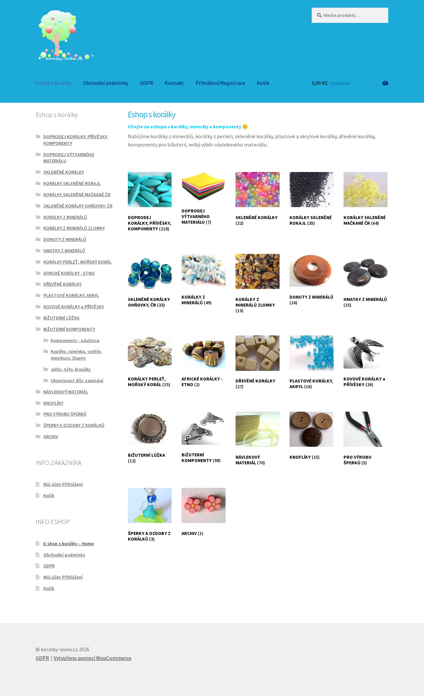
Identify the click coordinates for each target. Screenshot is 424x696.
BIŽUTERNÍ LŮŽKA (61, 318)
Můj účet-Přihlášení (63, 484)
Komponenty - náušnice (75, 340)
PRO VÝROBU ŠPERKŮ (64, 414)
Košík (263, 83)
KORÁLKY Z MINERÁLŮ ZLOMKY (74, 228)
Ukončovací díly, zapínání (77, 380)
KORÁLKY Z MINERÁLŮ (65, 217)
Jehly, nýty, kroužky (71, 369)
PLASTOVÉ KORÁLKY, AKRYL (71, 295)
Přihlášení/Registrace (220, 83)
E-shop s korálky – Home (68, 544)
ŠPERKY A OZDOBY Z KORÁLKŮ (73, 425)
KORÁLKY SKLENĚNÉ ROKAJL (72, 183)
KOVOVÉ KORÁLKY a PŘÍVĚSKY (73, 307)
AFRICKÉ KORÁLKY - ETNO (69, 273)
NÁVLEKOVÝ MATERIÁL (65, 392)
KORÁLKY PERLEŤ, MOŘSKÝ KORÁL (77, 262)
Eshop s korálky (53, 83)
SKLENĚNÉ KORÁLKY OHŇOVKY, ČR (77, 206)
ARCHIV (50, 436)
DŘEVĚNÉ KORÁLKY (62, 284)
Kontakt (174, 83)
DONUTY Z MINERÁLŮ (64, 239)
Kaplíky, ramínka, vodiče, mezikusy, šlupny (76, 354)
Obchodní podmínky (105, 83)
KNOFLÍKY (53, 403)
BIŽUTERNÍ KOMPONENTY (69, 329)
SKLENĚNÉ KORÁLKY (63, 172)
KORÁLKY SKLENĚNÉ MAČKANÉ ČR (76, 195)
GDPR (146, 83)
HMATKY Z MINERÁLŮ (64, 251)
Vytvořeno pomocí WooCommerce (92, 658)
